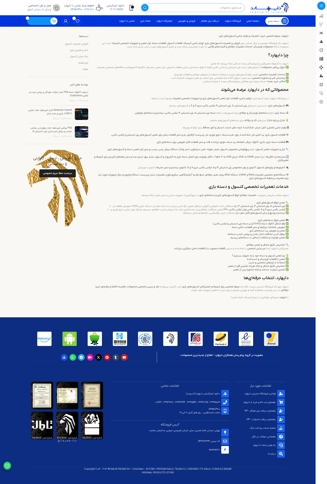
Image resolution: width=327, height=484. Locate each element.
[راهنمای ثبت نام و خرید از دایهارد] (281, 402)
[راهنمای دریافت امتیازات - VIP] (281, 419)
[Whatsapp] (72, 357)
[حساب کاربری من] (66, 21)
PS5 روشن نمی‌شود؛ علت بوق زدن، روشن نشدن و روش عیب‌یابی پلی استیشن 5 (51, 129)
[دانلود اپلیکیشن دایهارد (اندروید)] (225, 394)
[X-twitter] (98, 357)
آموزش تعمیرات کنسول (76, 43)
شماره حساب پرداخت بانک (263, 428)
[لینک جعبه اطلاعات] (122, 7)
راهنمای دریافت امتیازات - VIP (261, 419)
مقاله (85, 69)
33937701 (89, 9)
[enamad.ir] (225, 450)
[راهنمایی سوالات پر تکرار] (281, 436)
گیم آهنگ (83, 63)
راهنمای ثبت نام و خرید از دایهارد (259, 402)
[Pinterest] (107, 357)
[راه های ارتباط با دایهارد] (281, 445)
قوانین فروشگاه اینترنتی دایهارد (260, 393)
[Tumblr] (115, 357)
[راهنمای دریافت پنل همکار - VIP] (281, 411)
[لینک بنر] (57, 188)
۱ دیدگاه (73, 100)
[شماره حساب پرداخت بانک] (281, 428)
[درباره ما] (281, 454)
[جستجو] (145, 7)
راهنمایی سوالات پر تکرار (264, 436)
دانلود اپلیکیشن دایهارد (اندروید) (203, 393)
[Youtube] (124, 357)
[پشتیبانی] (7, 466)
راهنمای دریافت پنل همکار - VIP (260, 410)
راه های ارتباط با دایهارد (264, 445)
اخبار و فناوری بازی (79, 50)
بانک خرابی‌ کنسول (79, 56)
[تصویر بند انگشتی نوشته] (81, 114)
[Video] (90, 357)
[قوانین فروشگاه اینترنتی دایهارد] (281, 394)
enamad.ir (214, 449)
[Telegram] (81, 357)
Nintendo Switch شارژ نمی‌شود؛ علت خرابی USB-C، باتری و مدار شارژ (50, 111)
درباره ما (272, 453)
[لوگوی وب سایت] (269, 7)
